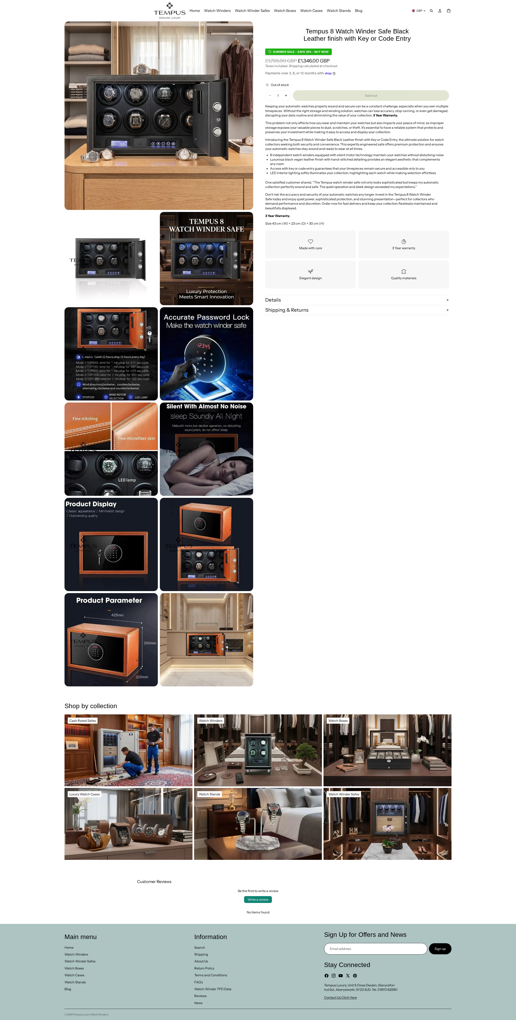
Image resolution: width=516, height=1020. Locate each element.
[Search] (431, 10)
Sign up (440, 949)
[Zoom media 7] (206, 449)
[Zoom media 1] (158, 115)
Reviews (200, 996)
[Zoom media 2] (111, 258)
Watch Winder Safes (80, 961)
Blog (67, 989)
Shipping (201, 954)
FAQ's (198, 982)
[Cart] (448, 10)
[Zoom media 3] (206, 258)
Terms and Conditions (210, 975)
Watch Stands (75, 982)
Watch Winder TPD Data (212, 989)
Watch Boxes (74, 968)
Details (273, 300)
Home (69, 947)
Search (199, 947)
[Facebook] (326, 975)
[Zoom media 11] (206, 639)
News (198, 1003)
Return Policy (204, 968)
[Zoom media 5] (206, 354)
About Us (201, 961)
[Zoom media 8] (111, 544)
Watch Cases (74, 975)
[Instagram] (333, 975)
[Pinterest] (355, 975)
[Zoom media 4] (111, 354)
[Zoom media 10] (111, 639)
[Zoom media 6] (111, 449)
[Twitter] (347, 975)
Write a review (258, 900)
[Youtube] (340, 975)
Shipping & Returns (286, 310)
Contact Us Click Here (340, 997)
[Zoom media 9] (206, 544)
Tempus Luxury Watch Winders (90, 1014)
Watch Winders (76, 954)
